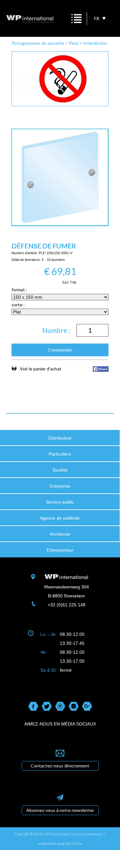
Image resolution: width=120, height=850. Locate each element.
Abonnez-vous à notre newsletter (60, 810)
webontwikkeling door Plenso (60, 844)
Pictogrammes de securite (38, 43)
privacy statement (88, 834)
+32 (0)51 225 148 (66, 604)
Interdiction (95, 43)
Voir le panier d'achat (40, 368)
